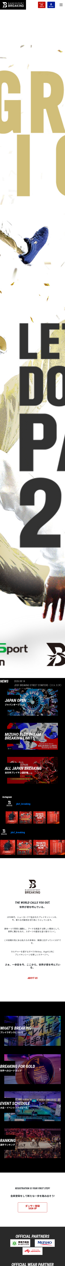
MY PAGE (51, 6)
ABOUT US (32, 978)
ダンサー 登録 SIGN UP (41, 5)
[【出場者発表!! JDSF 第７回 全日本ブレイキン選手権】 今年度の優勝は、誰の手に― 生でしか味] (53, 817)
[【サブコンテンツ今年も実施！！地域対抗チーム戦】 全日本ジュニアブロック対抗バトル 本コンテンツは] (25, 817)
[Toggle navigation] (61, 5)
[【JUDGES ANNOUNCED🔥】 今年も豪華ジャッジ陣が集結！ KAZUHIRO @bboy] (12, 817)
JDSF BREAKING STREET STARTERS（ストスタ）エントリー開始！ (38, 687)
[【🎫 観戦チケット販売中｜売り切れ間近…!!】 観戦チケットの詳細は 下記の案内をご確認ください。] (39, 817)
